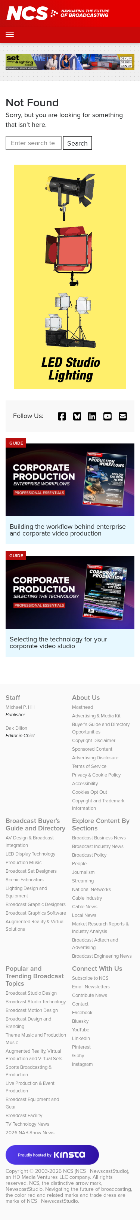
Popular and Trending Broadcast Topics (35, 976)
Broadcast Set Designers (31, 871)
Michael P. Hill (20, 707)
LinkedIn (81, 1038)
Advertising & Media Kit (96, 715)
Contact (80, 1003)
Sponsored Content (92, 749)
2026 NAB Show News (30, 1132)
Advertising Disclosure (95, 757)
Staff (13, 697)
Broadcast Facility (24, 1115)
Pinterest (81, 1046)
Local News (84, 915)
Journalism (83, 872)
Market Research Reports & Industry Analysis (100, 927)
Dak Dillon (16, 728)
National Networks (91, 889)
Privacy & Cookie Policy (96, 774)
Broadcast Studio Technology (36, 1001)
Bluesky (80, 1021)
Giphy (78, 1055)
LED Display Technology (30, 853)
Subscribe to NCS (90, 978)
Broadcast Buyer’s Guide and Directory (35, 824)
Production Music (23, 862)
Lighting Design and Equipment (26, 892)
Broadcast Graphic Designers (36, 904)
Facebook (82, 1012)
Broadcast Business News (99, 837)
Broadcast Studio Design (31, 993)
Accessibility (85, 783)
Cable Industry (87, 898)
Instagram (82, 1064)
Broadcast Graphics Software (36, 912)
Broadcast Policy (89, 854)
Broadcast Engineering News (102, 956)
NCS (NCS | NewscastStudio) (95, 1171)
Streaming (83, 880)
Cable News (84, 906)
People (79, 863)
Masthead (82, 707)
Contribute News (89, 995)
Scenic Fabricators (25, 879)
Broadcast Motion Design (32, 1010)
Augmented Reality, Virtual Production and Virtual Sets (34, 1054)
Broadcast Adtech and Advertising (95, 943)
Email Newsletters (91, 986)
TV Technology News (27, 1124)
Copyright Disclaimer (93, 740)
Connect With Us (97, 968)
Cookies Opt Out (89, 792)
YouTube (80, 1029)
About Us (86, 697)
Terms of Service (89, 766)
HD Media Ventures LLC (40, 1177)
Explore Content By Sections (101, 824)
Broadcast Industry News (98, 846)
